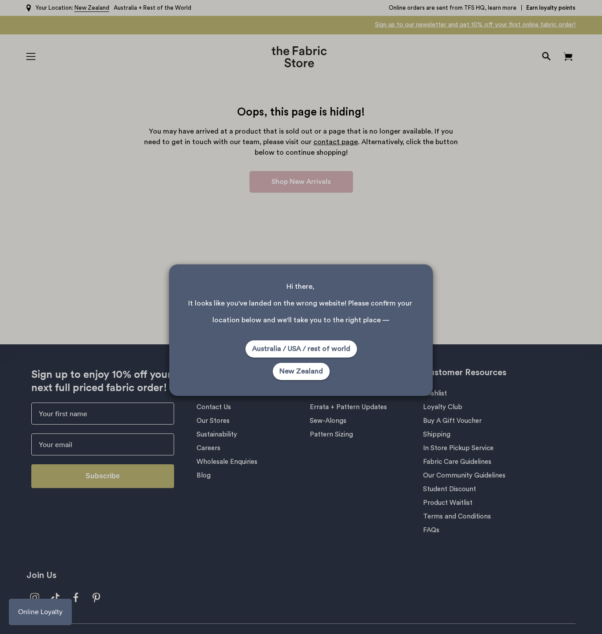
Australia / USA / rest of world (301, 348)
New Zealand (301, 371)
